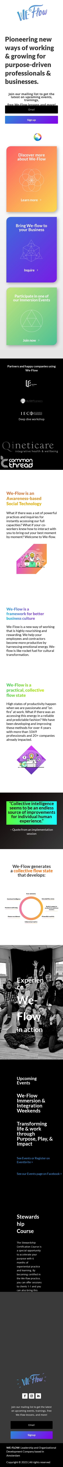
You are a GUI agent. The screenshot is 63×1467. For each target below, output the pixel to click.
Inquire (29, 270)
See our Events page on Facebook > (39, 1174)
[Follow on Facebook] (25, 1396)
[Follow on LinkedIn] (38, 1396)
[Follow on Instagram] (31, 1396)
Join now (29, 340)
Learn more (29, 200)
